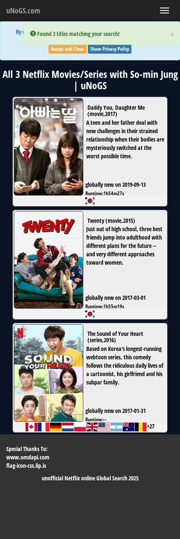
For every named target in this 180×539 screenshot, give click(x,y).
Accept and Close (67, 48)
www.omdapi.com (27, 457)
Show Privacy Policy (109, 48)
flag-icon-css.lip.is (26, 465)
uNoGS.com (23, 10)
